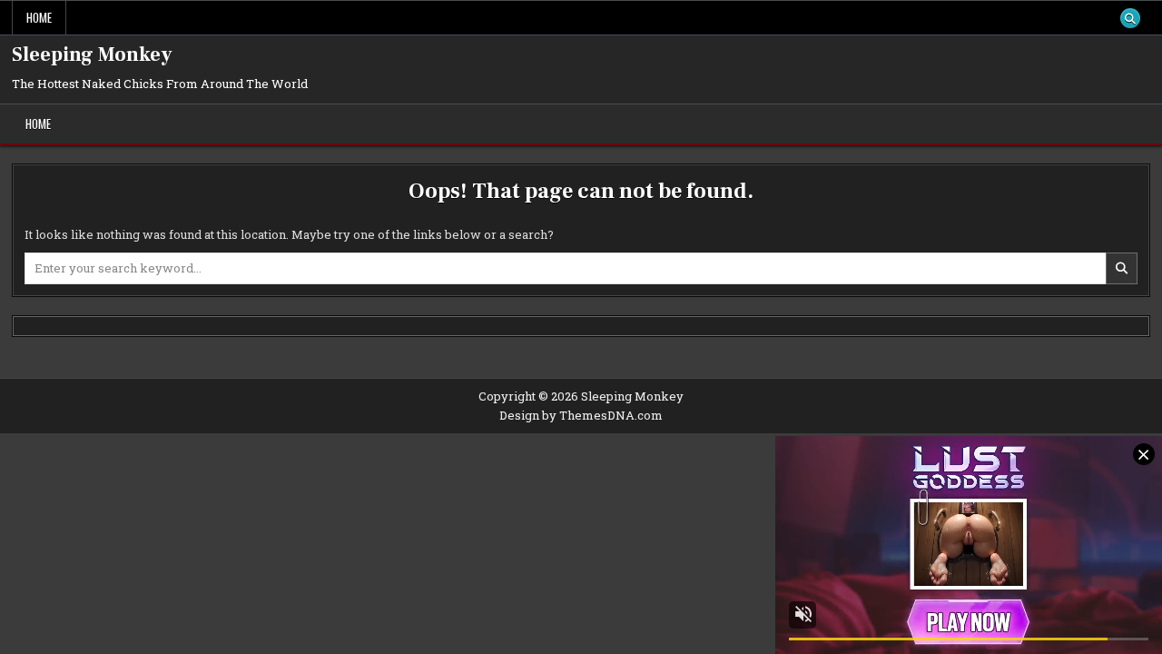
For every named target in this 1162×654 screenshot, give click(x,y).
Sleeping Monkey (92, 54)
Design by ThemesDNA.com (581, 415)
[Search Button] (1130, 18)
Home (39, 17)
